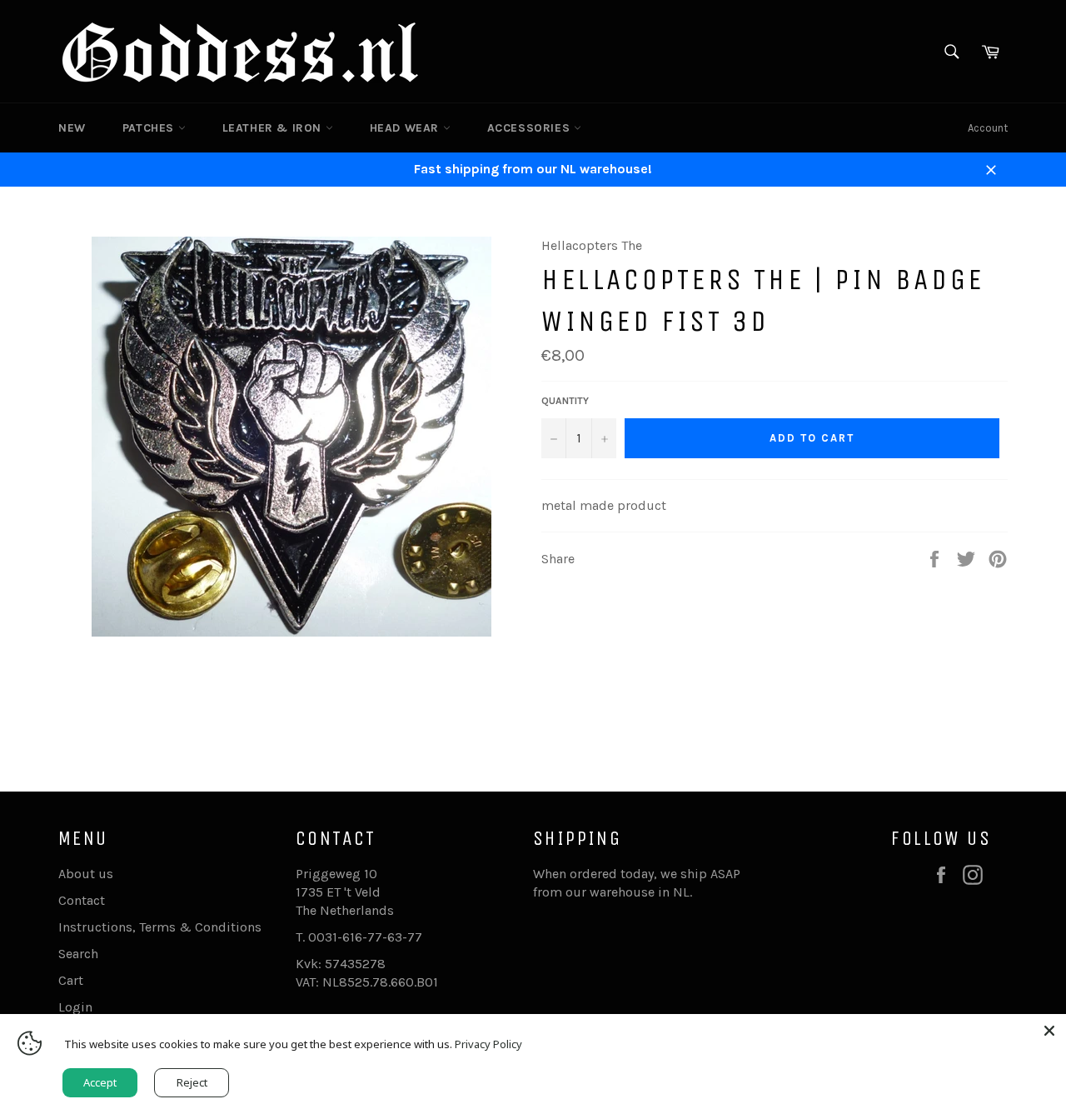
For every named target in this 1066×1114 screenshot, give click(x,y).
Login (75, 1007)
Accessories (530, 128)
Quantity (565, 401)
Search (78, 954)
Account (988, 128)
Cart (70, 980)
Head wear (406, 128)
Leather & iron (274, 128)
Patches (150, 128)
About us (85, 874)
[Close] (1049, 1030)
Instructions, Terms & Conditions (160, 927)
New (72, 128)
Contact (81, 900)
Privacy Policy (488, 1044)
